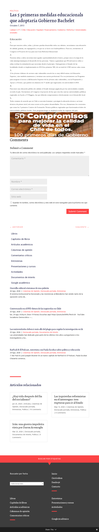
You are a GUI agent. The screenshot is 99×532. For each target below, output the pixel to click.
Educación (31, 30)
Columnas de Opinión (31, 291)
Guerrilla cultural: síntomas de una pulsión (29, 288)
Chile (24, 30)
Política (14, 11)
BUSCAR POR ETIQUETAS (49, 459)
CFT (18, 30)
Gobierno (61, 30)
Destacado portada (48, 291)
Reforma (70, 30)
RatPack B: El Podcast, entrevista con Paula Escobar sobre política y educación (45, 349)
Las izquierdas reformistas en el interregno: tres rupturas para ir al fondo (70, 399)
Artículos (27, 404)
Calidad (13, 30)
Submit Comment (78, 211)
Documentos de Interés (48, 332)
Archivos (13, 480)
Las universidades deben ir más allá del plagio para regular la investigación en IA (46, 329)
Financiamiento (50, 30)
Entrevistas (61, 291)
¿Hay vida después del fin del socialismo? (27, 397)
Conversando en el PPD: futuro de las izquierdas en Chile (35, 308)
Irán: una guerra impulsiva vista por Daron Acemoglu (28, 425)
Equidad (40, 30)
